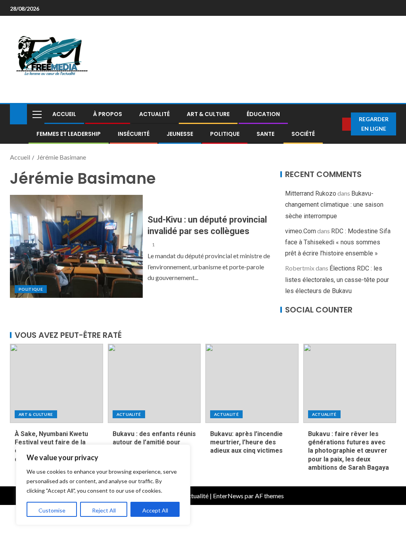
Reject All (104, 510)
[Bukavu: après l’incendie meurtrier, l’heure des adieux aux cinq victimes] (252, 383)
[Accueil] (18, 113)
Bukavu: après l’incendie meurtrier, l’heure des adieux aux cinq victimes (246, 442)
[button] (36, 114)
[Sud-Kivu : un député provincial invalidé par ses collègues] (76, 246)
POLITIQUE (224, 134)
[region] (103, 484)
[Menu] (36, 114)
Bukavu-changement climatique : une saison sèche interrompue (334, 204)
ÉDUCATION (263, 114)
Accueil (64, 114)
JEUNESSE (180, 134)
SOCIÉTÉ (303, 134)
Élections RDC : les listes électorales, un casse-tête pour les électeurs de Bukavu (337, 279)
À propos (107, 114)
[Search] (336, 123)
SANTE (265, 134)
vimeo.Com (300, 231)
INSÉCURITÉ (133, 134)
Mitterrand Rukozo (310, 193)
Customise (51, 510)
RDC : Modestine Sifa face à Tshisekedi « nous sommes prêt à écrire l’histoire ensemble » (338, 242)
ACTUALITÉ (154, 114)
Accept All (155, 510)
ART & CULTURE (208, 114)
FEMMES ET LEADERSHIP (68, 134)
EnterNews (228, 495)
